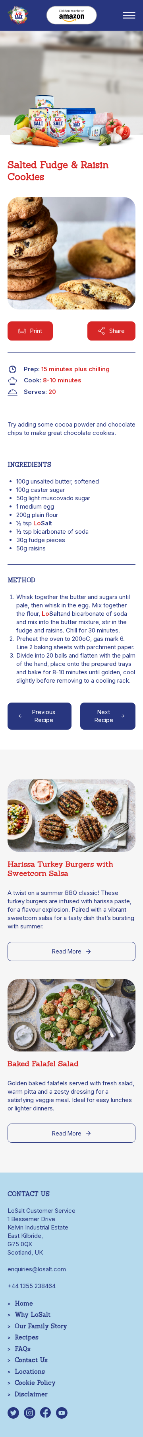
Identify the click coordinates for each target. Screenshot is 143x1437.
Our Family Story (41, 1326)
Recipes (27, 1337)
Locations (30, 1371)
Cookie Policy (35, 1382)
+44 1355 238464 (32, 1286)
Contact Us (31, 1360)
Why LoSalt (32, 1314)
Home (24, 1303)
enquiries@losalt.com (37, 1269)
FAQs (23, 1349)
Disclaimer (31, 1394)
